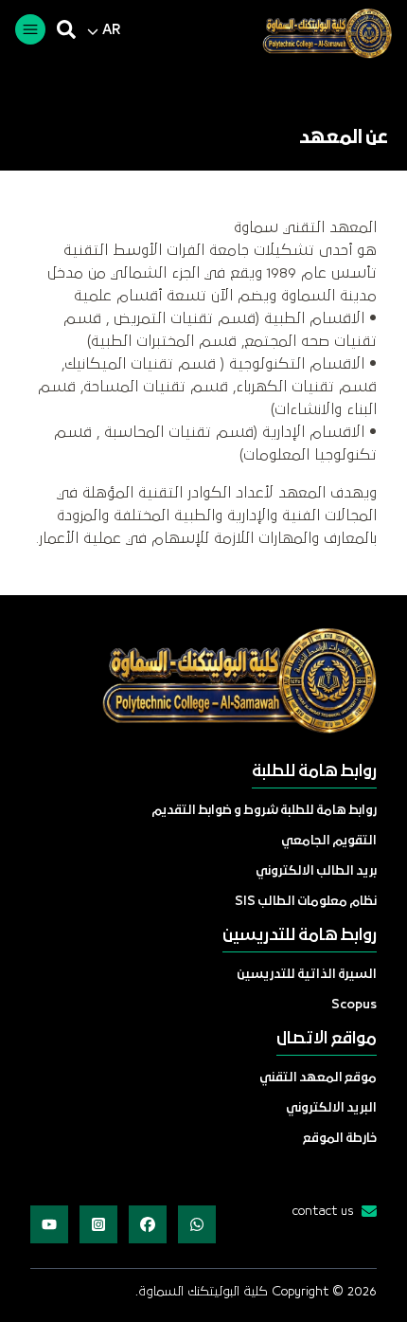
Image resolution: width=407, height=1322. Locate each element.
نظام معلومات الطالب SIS (306, 902)
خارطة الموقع (340, 1139)
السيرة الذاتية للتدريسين (307, 975)
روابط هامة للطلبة (314, 772)
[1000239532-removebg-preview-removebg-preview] (319, 33)
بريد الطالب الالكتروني (316, 871)
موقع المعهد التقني (318, 1078)
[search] (66, 29)
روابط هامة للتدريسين (299, 936)
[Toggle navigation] (30, 29)
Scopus (354, 1005)
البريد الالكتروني (331, 1108)
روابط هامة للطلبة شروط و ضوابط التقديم (264, 811)
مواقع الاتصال (326, 1039)
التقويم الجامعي (329, 841)
